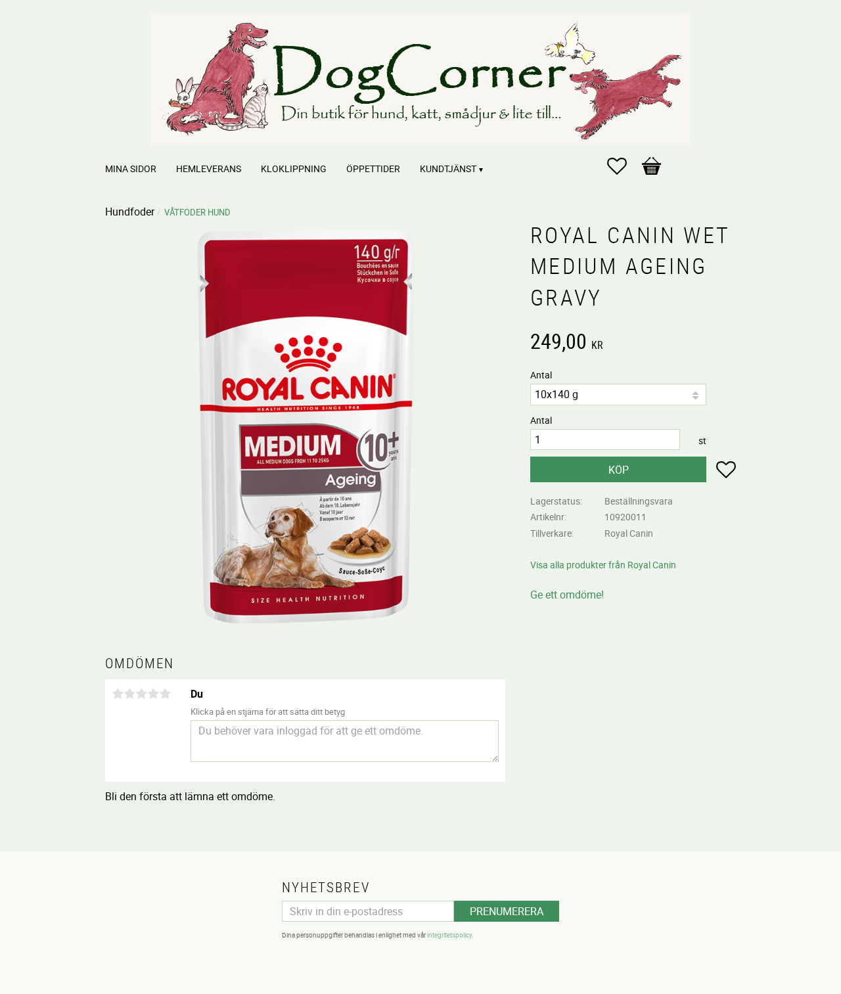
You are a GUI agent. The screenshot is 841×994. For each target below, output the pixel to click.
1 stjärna (118, 694)
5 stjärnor (165, 694)
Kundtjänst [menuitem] (448, 168)
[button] (623, 166)
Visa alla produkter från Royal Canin (603, 564)
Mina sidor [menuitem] (130, 168)
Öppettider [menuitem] (373, 168)
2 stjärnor (129, 694)
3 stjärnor (141, 694)
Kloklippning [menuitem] (294, 168)
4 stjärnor (153, 694)
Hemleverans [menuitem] (208, 168)
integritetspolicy (449, 934)
